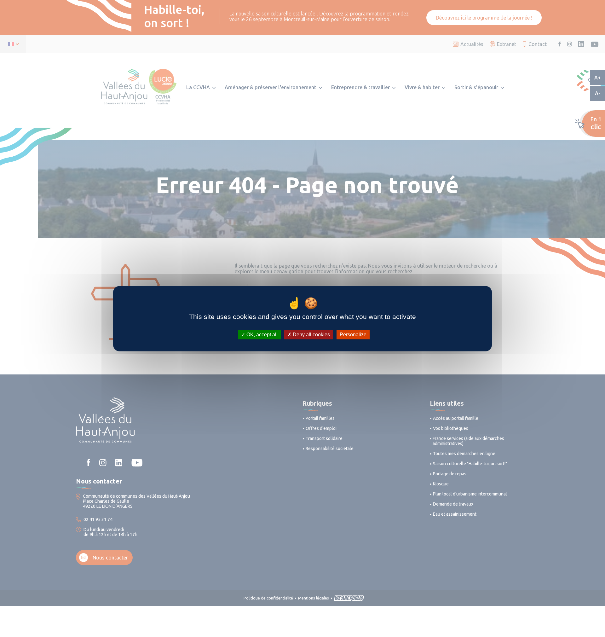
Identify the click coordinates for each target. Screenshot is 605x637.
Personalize (353, 334)
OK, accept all (261, 334)
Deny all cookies (310, 334)
